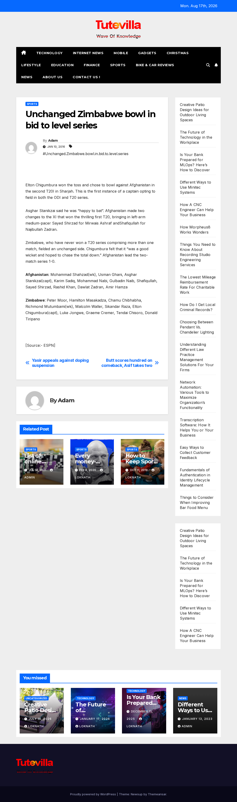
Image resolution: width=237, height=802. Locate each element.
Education (62, 65)
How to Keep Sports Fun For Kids (142, 461)
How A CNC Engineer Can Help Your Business (197, 209)
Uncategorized (36, 698)
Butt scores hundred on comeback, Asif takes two (126, 363)
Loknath (36, 726)
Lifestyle (31, 65)
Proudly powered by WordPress (93, 794)
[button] (208, 65)
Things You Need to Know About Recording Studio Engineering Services (198, 254)
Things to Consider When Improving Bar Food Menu (197, 502)
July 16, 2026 (40, 719)
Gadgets (147, 53)
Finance (92, 65)
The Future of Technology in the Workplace (196, 137)
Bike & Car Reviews (155, 65)
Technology (49, 53)
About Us (52, 77)
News (26, 77)
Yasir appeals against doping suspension (60, 363)
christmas (178, 53)
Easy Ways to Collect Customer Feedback (195, 452)
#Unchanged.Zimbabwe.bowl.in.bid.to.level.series (85, 153)
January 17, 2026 (95, 719)
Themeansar (157, 794)
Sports (118, 65)
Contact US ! (86, 77)
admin (187, 726)
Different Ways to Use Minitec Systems (195, 187)
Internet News (88, 53)
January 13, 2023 (197, 719)
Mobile (121, 53)
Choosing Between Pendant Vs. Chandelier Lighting (197, 327)
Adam (53, 140)
